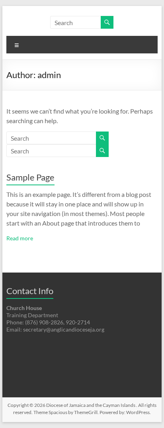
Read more (19, 238)
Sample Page (30, 177)
